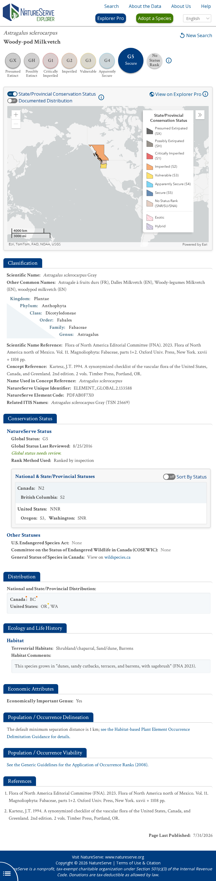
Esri (204, 244)
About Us (181, 6)
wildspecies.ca (117, 557)
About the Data (145, 6)
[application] (108, 176)
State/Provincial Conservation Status (57, 94)
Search (111, 6)
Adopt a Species (154, 18)
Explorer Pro (110, 18)
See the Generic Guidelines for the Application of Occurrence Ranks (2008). (77, 765)
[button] (16, 114)
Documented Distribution (45, 101)
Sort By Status (192, 477)
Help (206, 6)
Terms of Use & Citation (138, 863)
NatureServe (100, 863)
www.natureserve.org (124, 857)
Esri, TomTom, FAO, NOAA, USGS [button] (35, 244)
